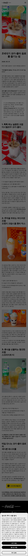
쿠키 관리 (14, 552)
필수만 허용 (14, 547)
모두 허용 (14, 543)
